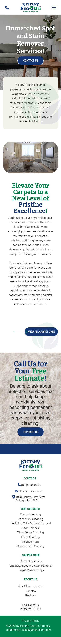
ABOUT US (30, 579)
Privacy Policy (30, 620)
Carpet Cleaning (30, 514)
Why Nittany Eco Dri (30, 586)
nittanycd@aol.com (30, 491)
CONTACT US (30, 605)
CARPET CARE (31, 555)
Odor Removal (30, 528)
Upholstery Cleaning (30, 519)
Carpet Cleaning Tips (31, 570)
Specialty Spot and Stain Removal (31, 565)
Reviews (30, 595)
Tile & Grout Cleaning (30, 532)
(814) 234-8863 (31, 485)
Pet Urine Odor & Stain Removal (30, 523)
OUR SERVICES (30, 509)
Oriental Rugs (30, 541)
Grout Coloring (30, 537)
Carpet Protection (31, 561)
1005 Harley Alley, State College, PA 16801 (30, 498)
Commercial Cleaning (30, 546)
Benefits (30, 591)
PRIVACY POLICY (30, 609)
